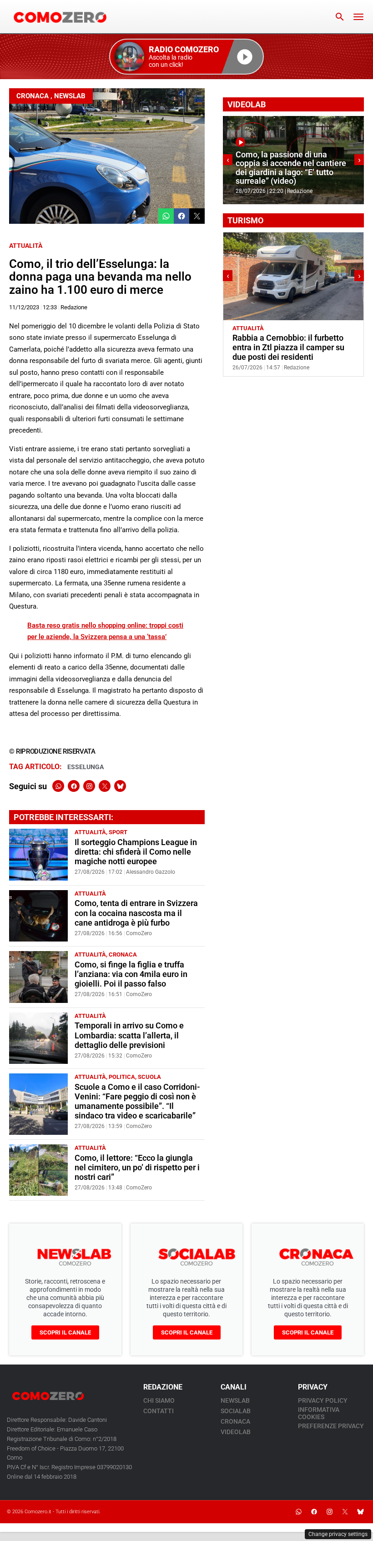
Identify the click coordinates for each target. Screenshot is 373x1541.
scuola (149, 1076)
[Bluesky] (120, 786)
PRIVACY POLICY (323, 1400)
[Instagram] (89, 786)
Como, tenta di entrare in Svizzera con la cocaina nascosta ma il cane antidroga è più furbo (136, 913)
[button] (186, 57)
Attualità (25, 245)
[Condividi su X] (197, 216)
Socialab (236, 1411)
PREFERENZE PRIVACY (331, 1426)
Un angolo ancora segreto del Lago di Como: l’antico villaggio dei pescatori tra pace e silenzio (290, 347)
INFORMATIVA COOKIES (318, 1413)
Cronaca (32, 96)
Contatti (158, 1411)
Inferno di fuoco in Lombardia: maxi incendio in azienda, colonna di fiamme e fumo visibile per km (290, 168)
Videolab (236, 1431)
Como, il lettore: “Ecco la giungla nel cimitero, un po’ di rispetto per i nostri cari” (137, 1167)
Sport (118, 832)
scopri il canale (65, 1332)
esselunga (85, 766)
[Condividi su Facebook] (181, 216)
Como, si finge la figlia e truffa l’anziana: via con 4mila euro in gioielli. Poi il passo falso (131, 974)
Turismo (279, 328)
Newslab (70, 96)
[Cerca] (340, 17)
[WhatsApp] (58, 786)
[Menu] (358, 17)
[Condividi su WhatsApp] (166, 216)
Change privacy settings (338, 1534)
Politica (122, 1076)
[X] (105, 786)
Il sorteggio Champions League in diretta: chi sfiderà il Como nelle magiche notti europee (136, 852)
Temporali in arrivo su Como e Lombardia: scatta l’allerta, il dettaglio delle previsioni (129, 1035)
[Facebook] (74, 786)
